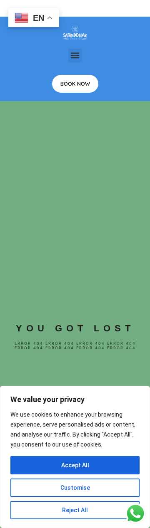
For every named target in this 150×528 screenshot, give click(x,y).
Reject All (75, 510)
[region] (75, 457)
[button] (75, 55)
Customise (75, 487)
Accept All (75, 465)
